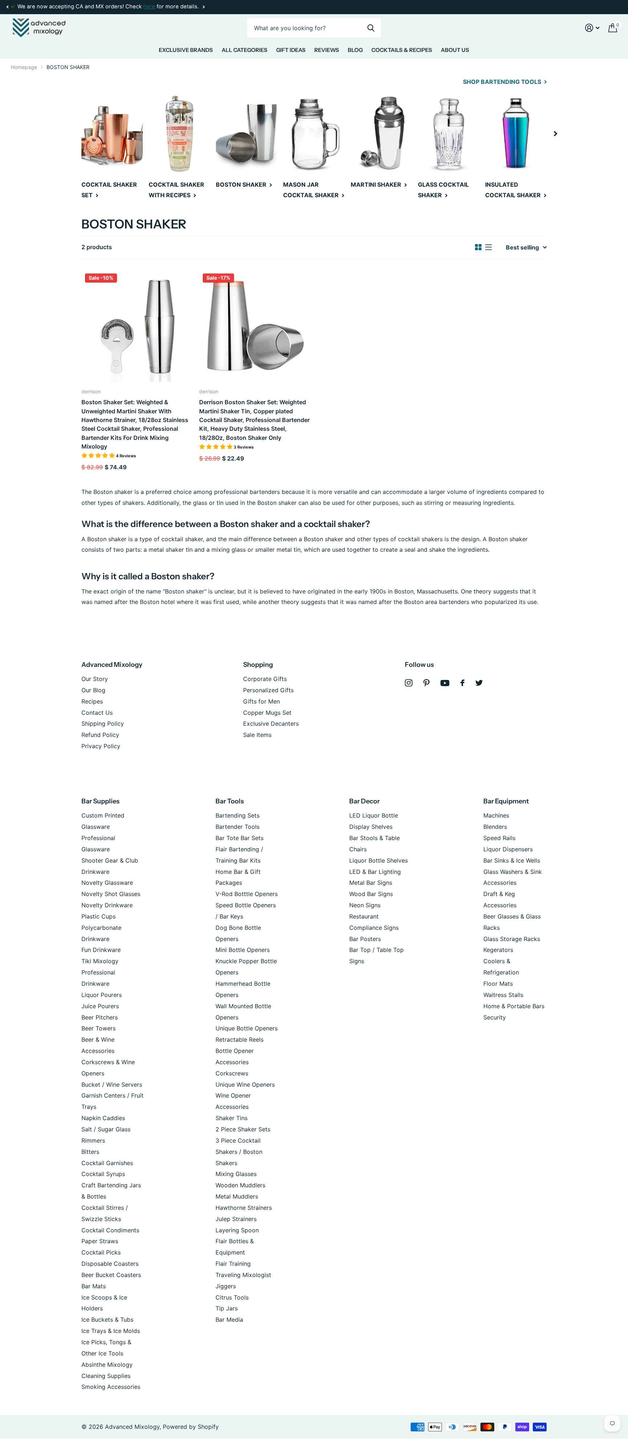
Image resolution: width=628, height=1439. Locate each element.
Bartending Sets (237, 815)
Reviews (326, 49)
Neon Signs (365, 905)
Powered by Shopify (191, 1426)
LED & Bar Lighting (375, 871)
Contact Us (97, 712)
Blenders (495, 826)
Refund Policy (100, 734)
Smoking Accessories (110, 1386)
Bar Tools (230, 801)
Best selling (522, 247)
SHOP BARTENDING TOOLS (503, 81)
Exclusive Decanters (271, 723)
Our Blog (93, 690)
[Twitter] (479, 683)
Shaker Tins (231, 1118)
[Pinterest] (426, 683)
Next (203, 7)
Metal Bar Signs (370, 882)
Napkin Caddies (103, 1118)
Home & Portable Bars (513, 1006)
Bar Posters (365, 939)
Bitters (90, 1151)
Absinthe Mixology (107, 1364)
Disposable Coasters (109, 1263)
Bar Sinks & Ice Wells (511, 860)
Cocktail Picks (101, 1252)
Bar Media (229, 1319)
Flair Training (233, 1263)
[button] (7, 7)
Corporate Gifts (265, 678)
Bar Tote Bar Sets (239, 838)
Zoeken (371, 27)
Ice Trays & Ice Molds (110, 1330)
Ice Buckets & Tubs (107, 1319)
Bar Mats (93, 1286)
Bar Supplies (100, 801)
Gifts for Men (261, 701)
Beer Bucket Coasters (111, 1274)
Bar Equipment (506, 801)
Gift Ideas (291, 49)
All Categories (244, 49)
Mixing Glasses (236, 1173)
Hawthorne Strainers (244, 1207)
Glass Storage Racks (511, 939)
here (149, 6)
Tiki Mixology (99, 961)
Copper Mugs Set (267, 712)
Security (494, 1017)
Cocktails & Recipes (401, 49)
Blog (355, 49)
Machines (496, 815)
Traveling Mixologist (243, 1274)
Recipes (92, 701)
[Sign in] (592, 28)
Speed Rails (499, 838)
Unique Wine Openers (245, 1084)
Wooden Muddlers (240, 1185)
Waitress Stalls (503, 994)
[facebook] (462, 683)
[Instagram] (408, 683)
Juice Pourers (100, 1006)
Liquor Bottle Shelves (378, 860)
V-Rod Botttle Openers (247, 893)
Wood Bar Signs (371, 893)
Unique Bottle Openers (247, 1028)
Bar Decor (364, 801)
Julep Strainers (236, 1219)
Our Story (94, 678)
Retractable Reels (239, 1039)
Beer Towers (98, 1028)
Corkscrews (232, 1073)
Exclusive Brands (186, 49)
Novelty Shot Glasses (110, 893)
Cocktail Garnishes (107, 1163)
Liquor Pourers (101, 994)
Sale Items (257, 734)
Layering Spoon (237, 1230)
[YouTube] (445, 683)
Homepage (24, 67)
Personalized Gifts (268, 690)
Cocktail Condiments (110, 1230)
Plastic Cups (98, 916)
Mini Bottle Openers (243, 949)
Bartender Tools (237, 826)
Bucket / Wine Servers (111, 1084)
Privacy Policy (100, 746)
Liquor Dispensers (508, 849)
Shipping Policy (102, 723)
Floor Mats (498, 983)
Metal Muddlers (237, 1196)
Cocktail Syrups (103, 1173)
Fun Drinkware (101, 949)
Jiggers (226, 1286)
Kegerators (498, 949)
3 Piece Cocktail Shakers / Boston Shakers (239, 1152)
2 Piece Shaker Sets (243, 1129)
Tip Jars (227, 1308)
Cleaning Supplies (105, 1375)
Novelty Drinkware (107, 905)
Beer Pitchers (99, 1017)
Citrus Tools (232, 1297)
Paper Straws (99, 1241)
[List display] (488, 247)
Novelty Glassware (107, 882)
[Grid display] (478, 247)
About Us (455, 49)
